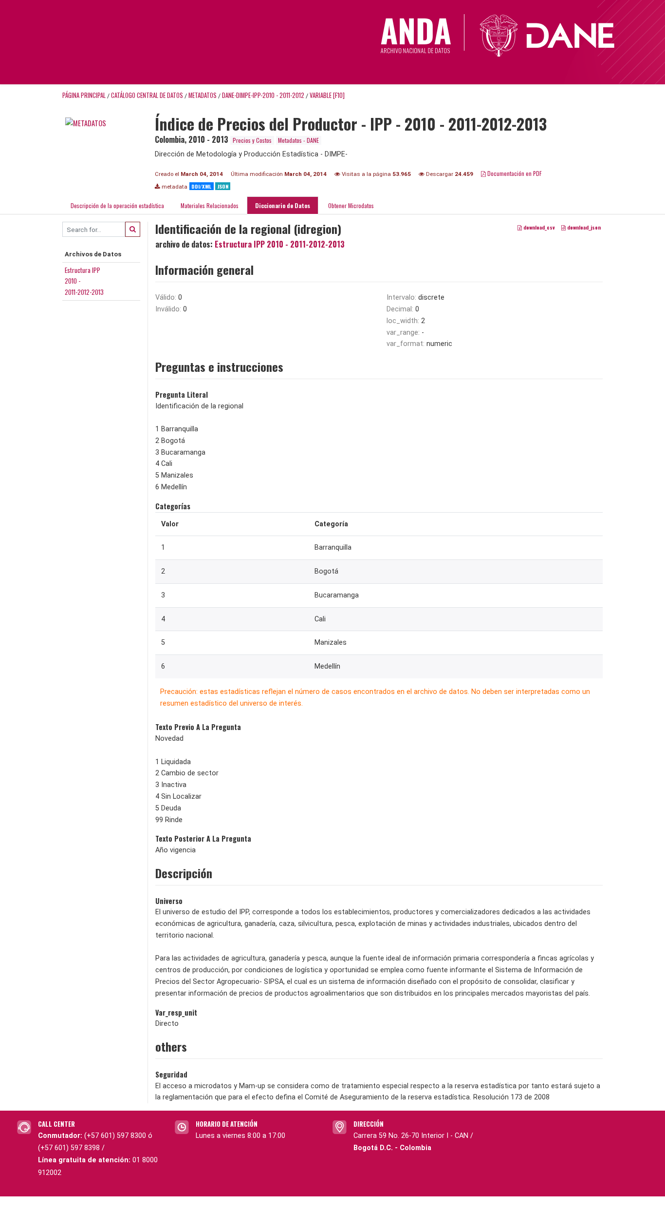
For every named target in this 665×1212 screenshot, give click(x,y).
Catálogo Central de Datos (147, 95)
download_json (583, 227)
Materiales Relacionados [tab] (210, 205)
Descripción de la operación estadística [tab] (117, 205)
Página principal (84, 95)
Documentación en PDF (514, 173)
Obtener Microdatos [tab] (350, 205)
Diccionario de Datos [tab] (282, 205)
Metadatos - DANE (298, 140)
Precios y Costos (252, 140)
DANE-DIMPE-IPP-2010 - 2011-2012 (263, 95)
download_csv (538, 227)
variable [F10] (327, 95)
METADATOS (202, 95)
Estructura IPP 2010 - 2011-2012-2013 (280, 244)
